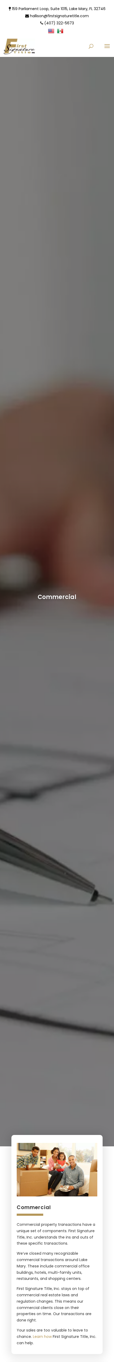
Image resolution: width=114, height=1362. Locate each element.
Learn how (42, 1336)
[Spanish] (61, 32)
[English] (52, 32)
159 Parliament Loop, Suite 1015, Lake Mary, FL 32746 (58, 9)
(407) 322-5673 (58, 23)
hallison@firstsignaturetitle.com (59, 16)
